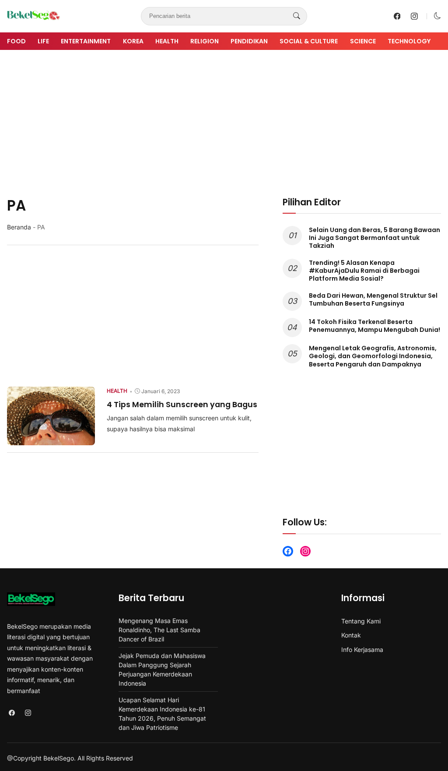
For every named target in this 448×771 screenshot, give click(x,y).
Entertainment (86, 41)
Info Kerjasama (362, 649)
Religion (204, 41)
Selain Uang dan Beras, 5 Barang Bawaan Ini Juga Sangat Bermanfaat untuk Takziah (374, 237)
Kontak (351, 635)
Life (43, 41)
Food (16, 41)
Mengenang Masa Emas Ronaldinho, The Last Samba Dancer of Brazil (159, 630)
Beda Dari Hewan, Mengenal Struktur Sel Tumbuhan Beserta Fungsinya (373, 299)
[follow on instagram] (414, 16)
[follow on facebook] (397, 16)
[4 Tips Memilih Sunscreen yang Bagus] (51, 439)
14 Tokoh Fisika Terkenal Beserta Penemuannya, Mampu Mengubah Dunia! (374, 325)
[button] (437, 16)
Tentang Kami (361, 621)
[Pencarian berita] (296, 16)
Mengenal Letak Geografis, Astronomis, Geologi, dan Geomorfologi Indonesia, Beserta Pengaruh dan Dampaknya (373, 356)
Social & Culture (309, 41)
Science (363, 41)
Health (166, 41)
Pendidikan (249, 41)
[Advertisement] (224, 123)
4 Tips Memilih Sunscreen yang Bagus (182, 404)
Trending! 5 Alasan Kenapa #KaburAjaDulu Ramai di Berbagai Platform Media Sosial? (364, 270)
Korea (133, 41)
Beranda (19, 227)
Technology (409, 41)
